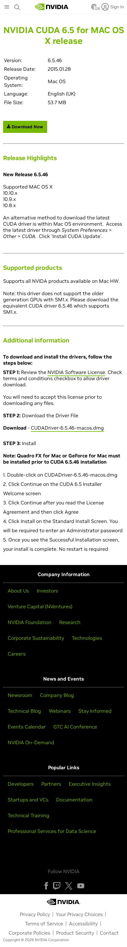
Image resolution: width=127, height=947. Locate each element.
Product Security (75, 933)
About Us (18, 591)
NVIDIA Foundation (29, 622)
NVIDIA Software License (76, 372)
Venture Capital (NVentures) (40, 606)
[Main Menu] (6, 7)
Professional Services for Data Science (52, 831)
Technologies (87, 638)
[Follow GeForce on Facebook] (46, 886)
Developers (21, 784)
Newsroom (20, 695)
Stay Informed (95, 711)
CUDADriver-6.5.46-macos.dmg (67, 428)
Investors (47, 591)
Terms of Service (44, 923)
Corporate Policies (29, 933)
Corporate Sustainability (36, 638)
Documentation (74, 799)
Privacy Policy (35, 914)
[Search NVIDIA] (17, 5)
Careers (17, 654)
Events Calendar (27, 727)
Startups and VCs (28, 799)
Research (69, 622)
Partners (51, 784)
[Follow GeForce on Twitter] (68, 886)
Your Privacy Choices (79, 914)
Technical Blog (24, 711)
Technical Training (28, 815)
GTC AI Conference (75, 727)
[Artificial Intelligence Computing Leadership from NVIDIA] (52, 7)
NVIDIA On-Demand (31, 742)
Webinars (60, 711)
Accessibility (83, 923)
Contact (109, 933)
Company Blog (57, 695)
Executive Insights (90, 784)
